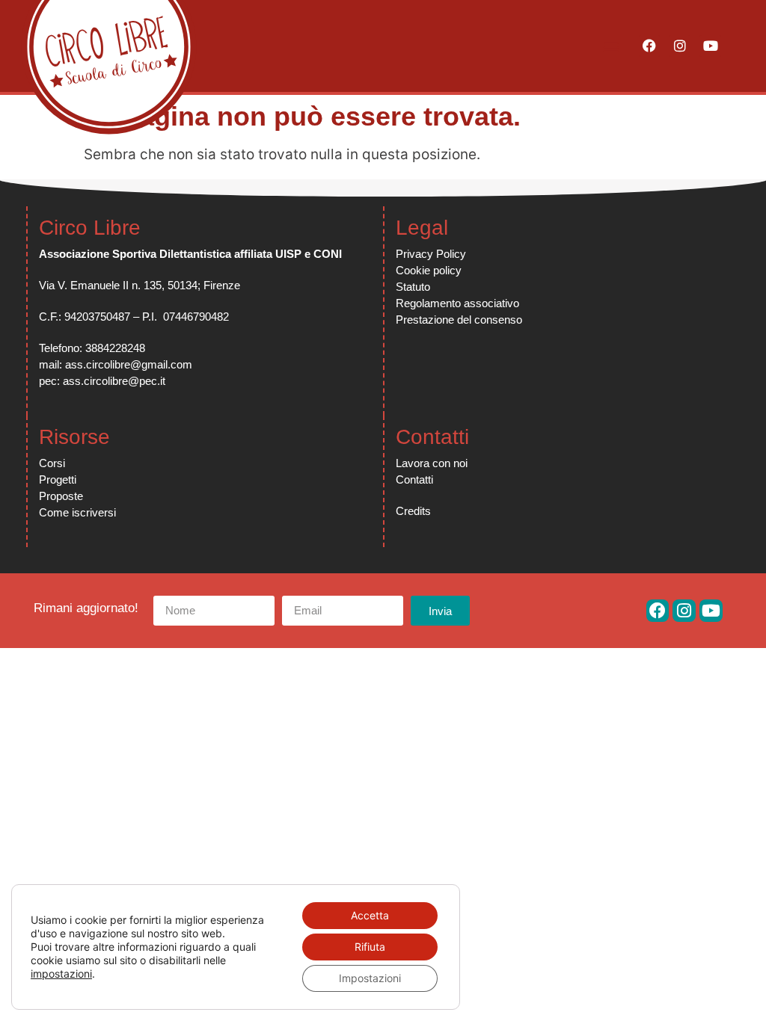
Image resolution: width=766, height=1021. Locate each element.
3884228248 (115, 348)
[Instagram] (679, 46)
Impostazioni (370, 978)
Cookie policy (429, 270)
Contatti (414, 479)
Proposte (61, 496)
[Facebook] (650, 46)
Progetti (57, 479)
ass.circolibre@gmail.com (128, 364)
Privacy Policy (431, 253)
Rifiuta (370, 946)
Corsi (52, 463)
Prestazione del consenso (459, 319)
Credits (413, 511)
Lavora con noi (432, 463)
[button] (611, 46)
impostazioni (61, 973)
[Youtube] (710, 46)
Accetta (370, 915)
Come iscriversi (77, 512)
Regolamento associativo (457, 303)
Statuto (413, 286)
